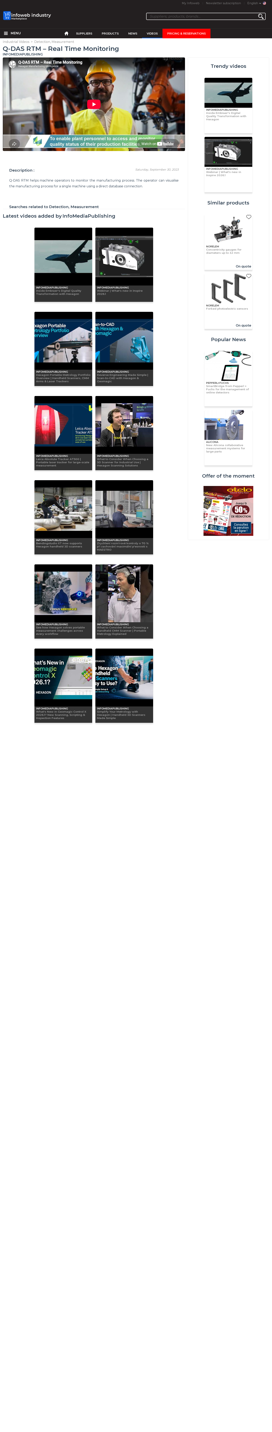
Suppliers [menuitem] (84, 33)
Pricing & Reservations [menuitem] (186, 33)
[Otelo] (228, 511)
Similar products (228, 203)
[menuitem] (6, 33)
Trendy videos (228, 66)
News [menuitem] (132, 33)
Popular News (228, 339)
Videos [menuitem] (152, 33)
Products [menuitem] (110, 33)
